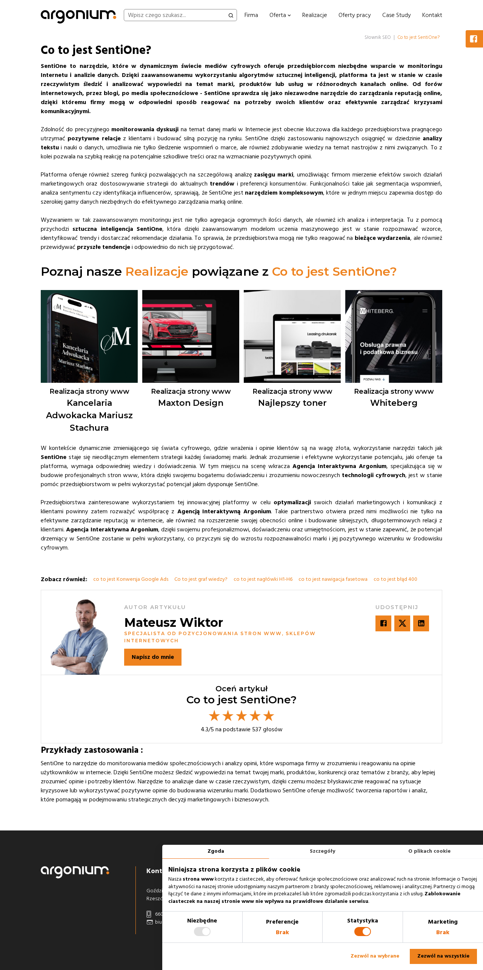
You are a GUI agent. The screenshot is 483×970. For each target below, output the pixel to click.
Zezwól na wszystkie (443, 956)
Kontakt (432, 15)
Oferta (278, 15)
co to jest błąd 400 (395, 579)
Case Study (396, 15)
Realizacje (314, 15)
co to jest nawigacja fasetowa (333, 579)
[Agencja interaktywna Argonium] (78, 15)
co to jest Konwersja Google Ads (130, 579)
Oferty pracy (354, 15)
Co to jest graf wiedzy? (201, 579)
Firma (251, 15)
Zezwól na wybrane (375, 956)
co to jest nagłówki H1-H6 (263, 579)
